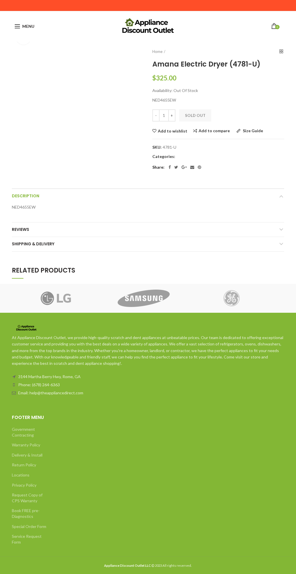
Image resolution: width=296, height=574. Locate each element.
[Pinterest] (199, 167)
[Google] (184, 167)
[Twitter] (176, 167)
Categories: (163, 156)
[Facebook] (170, 167)
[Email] (192, 167)
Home (157, 51)
